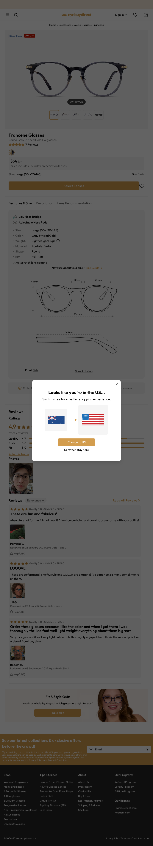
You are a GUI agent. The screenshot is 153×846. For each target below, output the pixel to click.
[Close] (117, 384)
